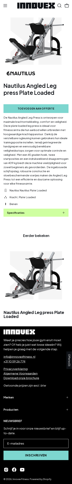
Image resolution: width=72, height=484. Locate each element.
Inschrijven (36, 455)
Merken (8, 397)
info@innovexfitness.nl (19, 356)
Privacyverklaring (15, 369)
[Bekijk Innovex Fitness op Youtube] (22, 469)
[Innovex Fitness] (36, 6)
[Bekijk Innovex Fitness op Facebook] (14, 469)
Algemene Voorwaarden (20, 373)
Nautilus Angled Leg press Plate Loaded (33, 314)
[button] (59, 5)
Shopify (47, 479)
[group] (36, 281)
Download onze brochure (21, 378)
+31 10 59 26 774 (14, 361)
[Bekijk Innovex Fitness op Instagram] (6, 469)
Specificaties (15, 212)
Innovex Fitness (21, 479)
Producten (10, 409)
